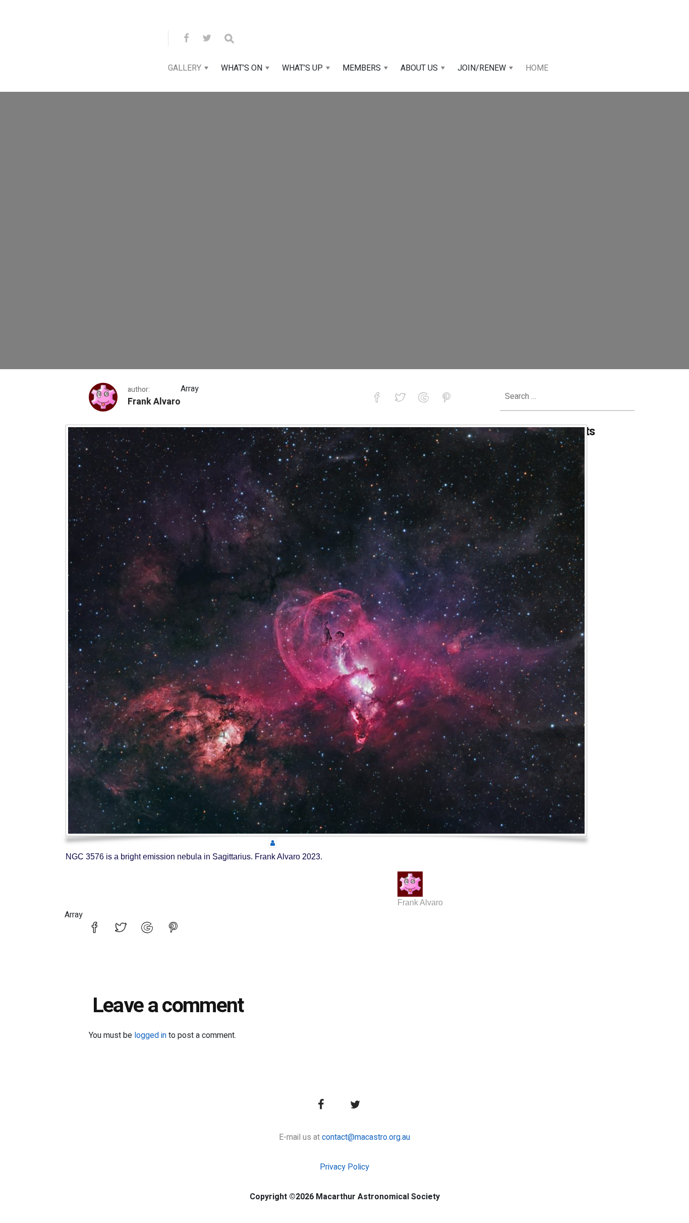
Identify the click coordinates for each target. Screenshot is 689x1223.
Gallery (184, 68)
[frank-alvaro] (272, 842)
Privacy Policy (344, 1167)
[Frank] (410, 884)
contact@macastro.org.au (366, 1137)
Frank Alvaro (154, 402)
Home (537, 68)
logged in (150, 1035)
